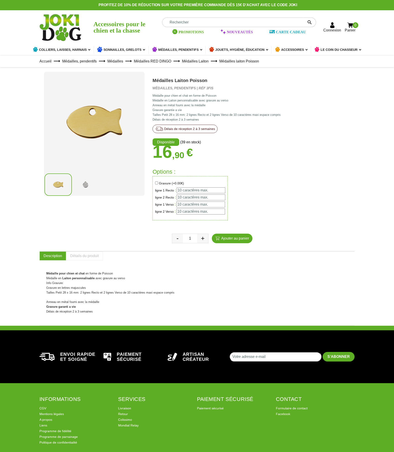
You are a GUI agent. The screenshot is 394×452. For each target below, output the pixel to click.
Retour (123, 414)
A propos (45, 419)
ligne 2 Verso (164, 211)
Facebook (283, 414)
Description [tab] (53, 256)
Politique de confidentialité (58, 442)
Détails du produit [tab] (84, 256)
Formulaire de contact (292, 408)
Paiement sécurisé (210, 408)
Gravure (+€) (171, 183)
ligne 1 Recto (164, 190)
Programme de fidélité (55, 431)
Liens (43, 425)
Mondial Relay (128, 425)
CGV (42, 408)
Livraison (124, 408)
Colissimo (125, 419)
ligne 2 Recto (164, 197)
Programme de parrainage (58, 437)
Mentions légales (51, 414)
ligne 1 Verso (164, 204)
